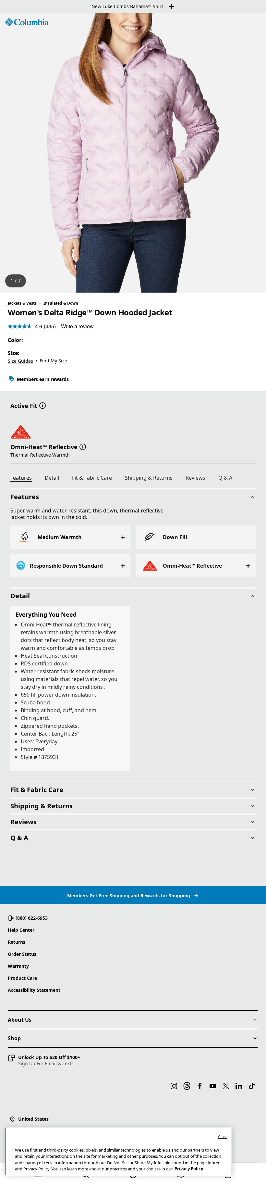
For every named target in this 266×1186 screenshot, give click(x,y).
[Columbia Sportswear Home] (26, 22)
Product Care (22, 978)
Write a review (77, 326)
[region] (133, 153)
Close (222, 1136)
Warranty (18, 966)
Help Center (21, 930)
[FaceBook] (199, 1085)
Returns (16, 942)
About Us (19, 1019)
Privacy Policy (189, 1169)
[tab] (23, 479)
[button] (42, 405)
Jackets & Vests (22, 303)
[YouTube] (212, 1085)
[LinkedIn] (238, 1085)
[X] (225, 1085)
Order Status (22, 954)
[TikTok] (251, 1085)
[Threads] (186, 1085)
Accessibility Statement (34, 990)
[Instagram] (173, 1085)
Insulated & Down (60, 303)
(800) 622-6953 (32, 918)
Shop (14, 1038)
